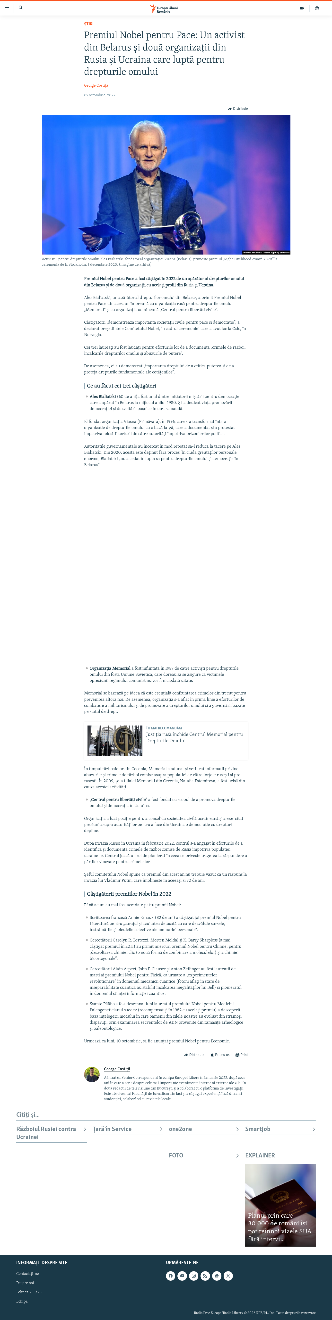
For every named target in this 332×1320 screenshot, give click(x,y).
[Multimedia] (302, 8)
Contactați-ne (27, 1274)
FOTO (176, 1156)
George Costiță (96, 86)
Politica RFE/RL (29, 1292)
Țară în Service (112, 1129)
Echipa (22, 1302)
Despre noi (25, 1283)
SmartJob (258, 1129)
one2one (180, 1129)
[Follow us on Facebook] (170, 1275)
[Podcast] (317, 8)
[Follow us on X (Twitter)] (228, 1275)
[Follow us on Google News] (216, 1275)
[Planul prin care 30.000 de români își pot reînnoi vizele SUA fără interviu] (280, 1205)
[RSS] (205, 1275)
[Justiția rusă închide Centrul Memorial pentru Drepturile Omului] (114, 741)
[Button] (238, 109)
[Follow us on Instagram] (193, 1275)
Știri (89, 24)
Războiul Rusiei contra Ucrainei (46, 1133)
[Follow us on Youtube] (182, 1275)
